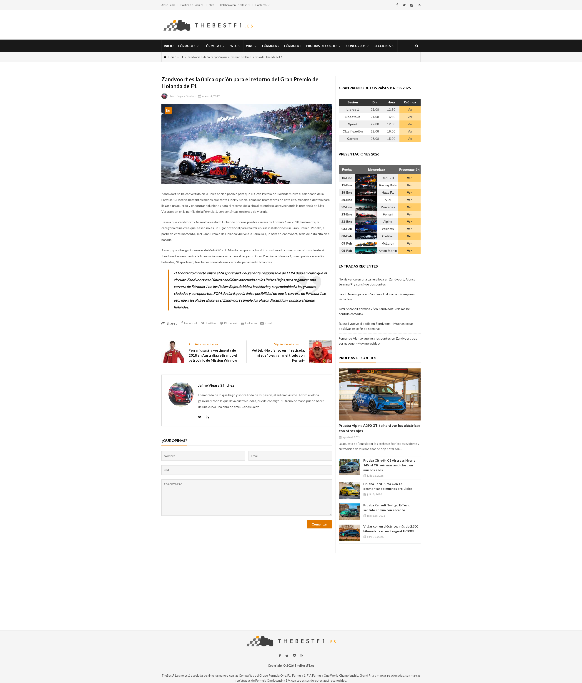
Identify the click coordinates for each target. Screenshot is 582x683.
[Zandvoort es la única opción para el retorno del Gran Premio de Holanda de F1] (246, 144)
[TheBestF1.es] (208, 25)
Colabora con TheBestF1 (235, 5)
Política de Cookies (192, 5)
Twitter (211, 323)
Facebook (191, 323)
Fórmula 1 (187, 46)
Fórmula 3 (292, 46)
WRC (249, 46)
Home (172, 57)
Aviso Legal (168, 5)
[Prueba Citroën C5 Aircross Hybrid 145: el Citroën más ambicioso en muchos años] (349, 467)
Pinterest (231, 323)
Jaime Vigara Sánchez (183, 96)
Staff (211, 5)
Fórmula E (212, 46)
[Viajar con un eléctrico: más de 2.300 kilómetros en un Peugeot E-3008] (349, 533)
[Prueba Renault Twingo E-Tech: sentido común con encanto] (349, 511)
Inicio (168, 46)
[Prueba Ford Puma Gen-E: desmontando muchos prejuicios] (349, 490)
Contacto (260, 5)
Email (268, 323)
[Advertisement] (291, 585)
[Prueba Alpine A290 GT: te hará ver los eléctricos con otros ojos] (380, 394)
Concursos (356, 46)
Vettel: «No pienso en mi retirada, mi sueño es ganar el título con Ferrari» (278, 355)
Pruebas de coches (321, 46)
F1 (181, 57)
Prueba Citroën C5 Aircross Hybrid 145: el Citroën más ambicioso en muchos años (389, 465)
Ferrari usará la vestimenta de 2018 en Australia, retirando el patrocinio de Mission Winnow (213, 355)
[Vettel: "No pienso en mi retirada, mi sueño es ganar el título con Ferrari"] (320, 351)
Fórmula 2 (270, 46)
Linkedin (251, 323)
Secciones (382, 46)
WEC (233, 46)
